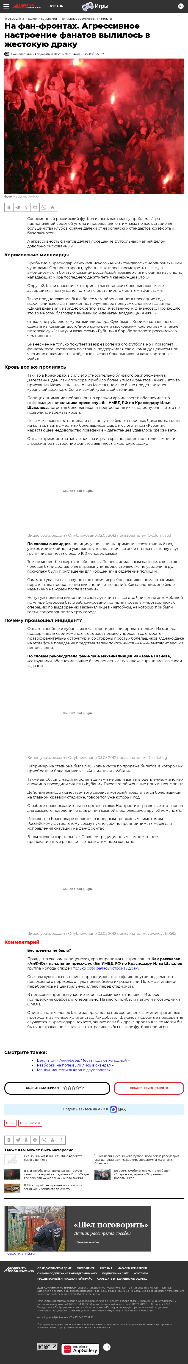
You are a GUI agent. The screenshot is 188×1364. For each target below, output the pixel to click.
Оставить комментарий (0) (149, 1088)
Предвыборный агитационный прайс (64, 1278)
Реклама (106, 1268)
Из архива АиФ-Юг (26, 196)
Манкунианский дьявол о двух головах (74, 1070)
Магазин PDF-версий (132, 1268)
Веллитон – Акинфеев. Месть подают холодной (82, 1060)
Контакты (141, 1273)
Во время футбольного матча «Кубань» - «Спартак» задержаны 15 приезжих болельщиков (143, 1174)
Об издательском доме (54, 1268)
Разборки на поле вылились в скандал (74, 1065)
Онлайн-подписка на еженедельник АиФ (67, 1273)
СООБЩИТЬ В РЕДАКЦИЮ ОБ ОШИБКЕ (122, 1278)
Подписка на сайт (115, 1273)
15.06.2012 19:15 (14, 18)
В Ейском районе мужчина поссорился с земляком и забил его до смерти (53, 1187)
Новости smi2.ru (19, 1253)
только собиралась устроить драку (106, 968)
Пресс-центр (85, 1268)
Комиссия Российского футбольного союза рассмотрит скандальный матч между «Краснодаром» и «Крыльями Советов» (136, 1159)
